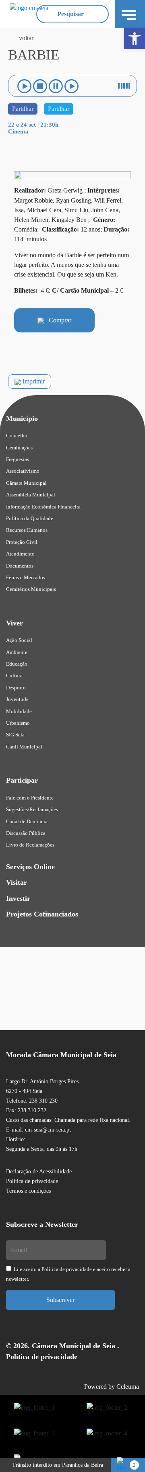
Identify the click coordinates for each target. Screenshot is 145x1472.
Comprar (57, 320)
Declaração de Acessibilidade (39, 1172)
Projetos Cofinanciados (42, 914)
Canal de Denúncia (27, 821)
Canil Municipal (24, 747)
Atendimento (20, 554)
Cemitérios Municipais (31, 589)
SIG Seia (15, 735)
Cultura (14, 675)
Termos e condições (28, 1191)
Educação (16, 664)
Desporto (16, 688)
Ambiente (16, 652)
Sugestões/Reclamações (32, 809)
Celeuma (127, 1386)
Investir (18, 898)
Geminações (19, 448)
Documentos (19, 566)
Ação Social (19, 640)
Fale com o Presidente (30, 798)
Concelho (16, 436)
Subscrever (60, 1299)
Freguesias (17, 459)
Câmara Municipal (26, 483)
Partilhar (22, 108)
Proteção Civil (21, 542)
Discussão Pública (26, 833)
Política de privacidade (32, 1181)
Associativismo (22, 471)
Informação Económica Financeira (43, 507)
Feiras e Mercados (25, 577)
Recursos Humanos (27, 530)
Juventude (17, 699)
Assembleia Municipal (30, 495)
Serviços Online (30, 867)
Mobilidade (19, 711)
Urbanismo (18, 723)
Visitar (16, 882)
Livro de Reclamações (30, 845)
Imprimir (33, 381)
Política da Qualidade (29, 518)
